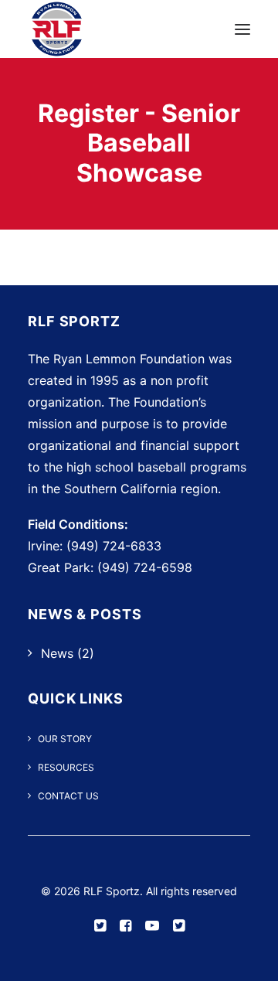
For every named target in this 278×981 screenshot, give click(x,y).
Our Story (65, 738)
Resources (66, 767)
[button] (242, 29)
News (57, 653)
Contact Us (68, 796)
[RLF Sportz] (57, 29)
